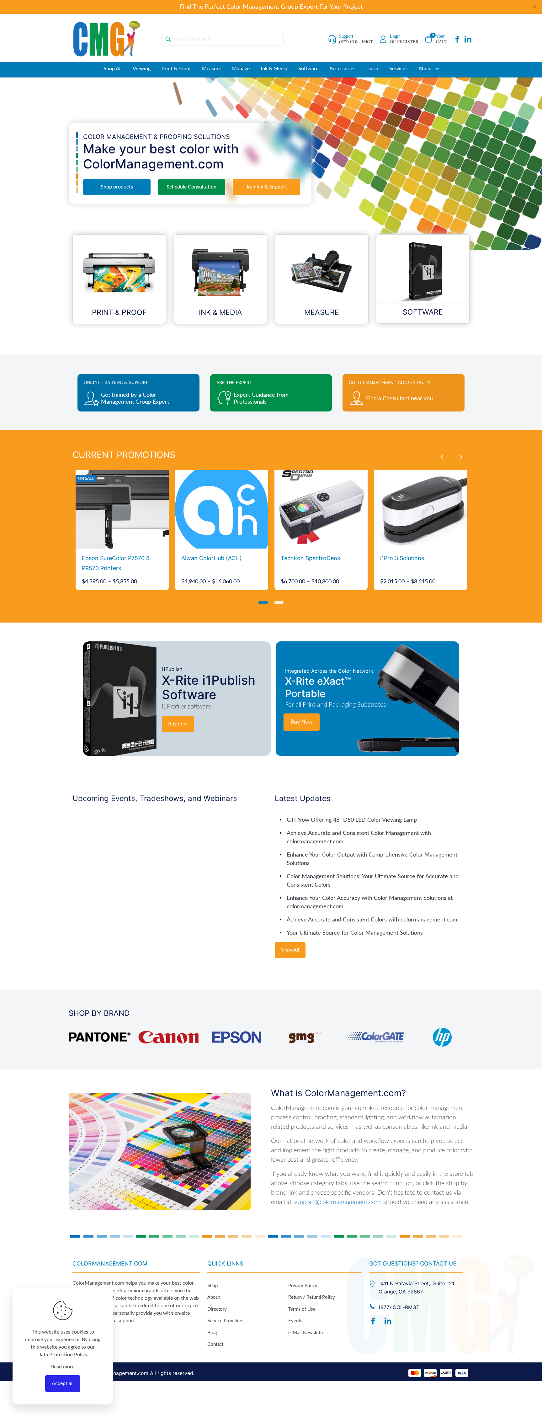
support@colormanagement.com (336, 1202)
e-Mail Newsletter (307, 1332)
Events (295, 1321)
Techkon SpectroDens (310, 558)
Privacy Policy (302, 1285)
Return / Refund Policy (311, 1297)
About (213, 1297)
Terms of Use (302, 1309)
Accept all (63, 1383)
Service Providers (225, 1321)
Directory (217, 1309)
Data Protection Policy (62, 1354)
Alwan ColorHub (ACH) (211, 558)
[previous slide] (441, 457)
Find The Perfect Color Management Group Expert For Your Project (271, 7)
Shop (212, 1285)
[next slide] (461, 457)
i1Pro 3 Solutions (402, 558)
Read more (62, 1366)
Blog (212, 1332)
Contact (215, 1344)
